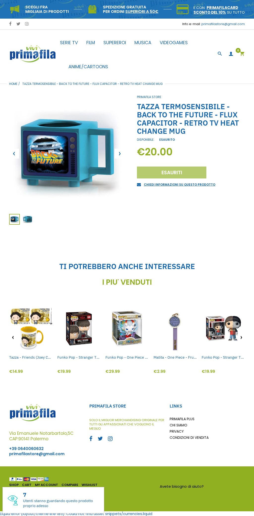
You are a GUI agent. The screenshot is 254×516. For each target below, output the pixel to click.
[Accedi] (231, 54)
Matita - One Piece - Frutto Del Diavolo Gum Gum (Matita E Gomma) (175, 357)
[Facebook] (10, 24)
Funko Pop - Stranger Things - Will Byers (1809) (78, 357)
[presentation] (13, 337)
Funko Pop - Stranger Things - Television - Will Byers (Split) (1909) (223, 357)
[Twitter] (18, 24)
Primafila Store (149, 97)
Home (13, 84)
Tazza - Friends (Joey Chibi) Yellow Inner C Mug (30, 357)
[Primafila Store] (32, 53)
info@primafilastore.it (225, 486)
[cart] (242, 54)
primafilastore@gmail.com (223, 24)
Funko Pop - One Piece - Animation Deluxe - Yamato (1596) (127, 357)
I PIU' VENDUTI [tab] (127, 282)
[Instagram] (27, 24)
